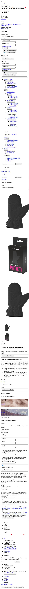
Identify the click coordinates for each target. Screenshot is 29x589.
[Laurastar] (14, 8)
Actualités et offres (8, 79)
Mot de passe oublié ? (7, 46)
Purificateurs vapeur (11, 113)
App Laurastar (10, 159)
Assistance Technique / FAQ (13, 158)
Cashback (9, 160)
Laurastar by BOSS (11, 83)
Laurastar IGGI (13, 111)
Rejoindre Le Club (11, 151)
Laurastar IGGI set (14, 117)
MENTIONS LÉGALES (7, 584)
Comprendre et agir (11, 147)
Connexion (3, 19)
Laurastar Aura (10, 82)
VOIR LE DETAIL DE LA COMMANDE (11, 24)
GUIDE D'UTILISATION (10, 549)
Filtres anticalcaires (11, 118)
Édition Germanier (11, 85)
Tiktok (5, 578)
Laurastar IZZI (13, 110)
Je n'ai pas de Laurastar (7, 467)
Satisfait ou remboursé (12, 86)
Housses (11, 122)
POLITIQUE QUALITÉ (9, 547)
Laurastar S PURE (14, 97)
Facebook (6, 579)
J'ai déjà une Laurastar (7, 470)
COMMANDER (5, 25)
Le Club (5, 148)
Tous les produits (10, 92)
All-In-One (9, 93)
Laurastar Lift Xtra (14, 103)
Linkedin (6, 582)
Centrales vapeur (10, 100)
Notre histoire (10, 145)
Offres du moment (11, 87)
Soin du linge (13, 124)
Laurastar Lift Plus (14, 104)
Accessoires (12, 125)
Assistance (6, 153)
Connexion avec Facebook (11, 50)
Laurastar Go (13, 99)
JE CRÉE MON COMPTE (8, 36)
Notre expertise (10, 141)
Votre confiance (10, 144)
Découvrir (14, 134)
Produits (5, 89)
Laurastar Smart (13, 96)
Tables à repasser (13, 121)
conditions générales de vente (20, 508)
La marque (6, 137)
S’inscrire (17, 562)
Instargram (6, 576)
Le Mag (5, 135)
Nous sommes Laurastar (12, 140)
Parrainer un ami (10, 152)
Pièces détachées (13, 126)
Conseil (8, 156)
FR (4, 3)
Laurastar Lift (13, 106)
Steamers (9, 107)
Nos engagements (11, 142)
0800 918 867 (7, 551)
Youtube (6, 580)
